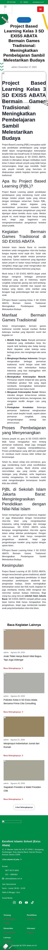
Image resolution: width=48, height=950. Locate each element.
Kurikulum (31, 919)
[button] (40, 9)
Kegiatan (24, 20)
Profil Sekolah (9, 919)
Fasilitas (7, 923)
